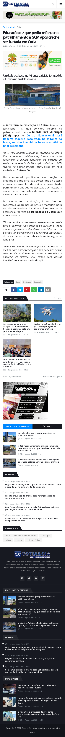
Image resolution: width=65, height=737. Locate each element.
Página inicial (9, 27)
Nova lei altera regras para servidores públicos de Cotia (36, 434)
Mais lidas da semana (17, 426)
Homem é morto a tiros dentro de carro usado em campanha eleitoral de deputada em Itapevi (40, 700)
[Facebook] (14, 289)
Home (32, 732)
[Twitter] (20, 289)
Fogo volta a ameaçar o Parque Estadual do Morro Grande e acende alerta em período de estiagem (16, 327)
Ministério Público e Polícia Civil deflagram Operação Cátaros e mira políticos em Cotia (38, 461)
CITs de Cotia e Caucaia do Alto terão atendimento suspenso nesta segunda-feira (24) (39, 714)
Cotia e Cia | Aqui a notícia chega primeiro (41, 728)
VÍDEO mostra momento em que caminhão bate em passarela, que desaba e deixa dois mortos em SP (39, 448)
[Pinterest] (27, 289)
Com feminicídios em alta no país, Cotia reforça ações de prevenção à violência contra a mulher (17, 363)
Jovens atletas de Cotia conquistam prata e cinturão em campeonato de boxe (31, 519)
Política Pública (33, 540)
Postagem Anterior (13, 376)
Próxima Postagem (51, 376)
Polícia (8, 540)
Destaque (27, 282)
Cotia (19, 27)
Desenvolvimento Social (25, 535)
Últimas (47, 426)
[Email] (48, 289)
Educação (38, 282)
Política (19, 540)
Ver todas (58, 298)
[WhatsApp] (34, 289)
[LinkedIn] (41, 289)
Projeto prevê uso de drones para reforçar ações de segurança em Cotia (47, 326)
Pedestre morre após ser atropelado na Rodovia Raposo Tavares (37, 686)
